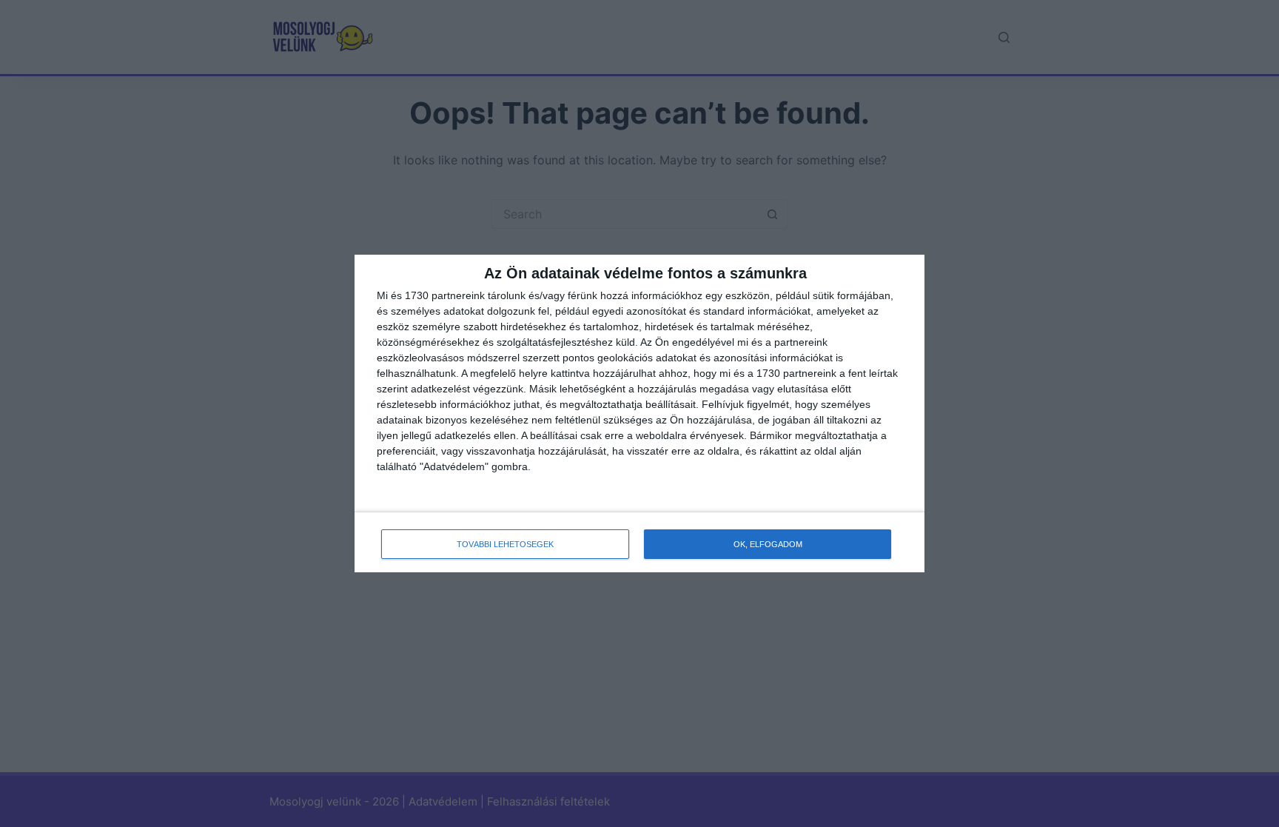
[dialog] (639, 414)
